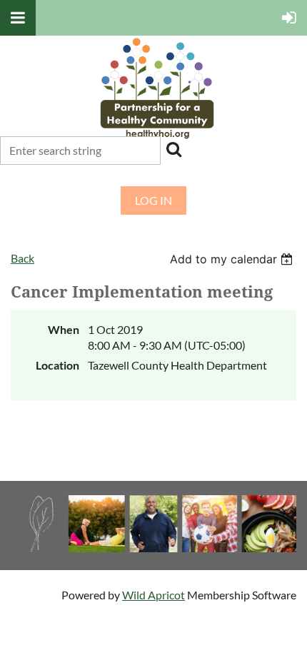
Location (57, 365)
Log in (153, 200)
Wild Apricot (153, 594)
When (63, 329)
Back (22, 258)
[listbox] (233, 259)
